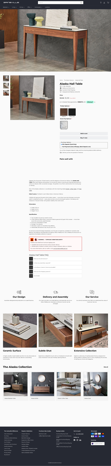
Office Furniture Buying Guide (63, 446)
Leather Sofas (25, 446)
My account (7, 454)
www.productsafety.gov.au (60, 248)
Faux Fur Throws (26, 442)
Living (13, 7)
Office (29, 7)
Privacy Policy (7, 452)
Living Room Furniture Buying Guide (63, 436)
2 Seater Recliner (26, 433)
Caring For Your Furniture (10, 444)
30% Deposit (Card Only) (69, 144)
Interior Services (8, 440)
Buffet (67, 189)
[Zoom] (32, 97)
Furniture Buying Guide (62, 433)
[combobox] (60, 2)
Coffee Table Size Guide (44, 436)
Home (61, 80)
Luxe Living (7, 448)
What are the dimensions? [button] (41, 258)
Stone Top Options (65, 118)
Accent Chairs (25, 436)
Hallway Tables (25, 444)
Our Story (6, 436)
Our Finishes (7, 442)
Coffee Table (73, 189)
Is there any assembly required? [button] (42, 263)
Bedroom (5, 7)
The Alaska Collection (69, 80)
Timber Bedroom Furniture (28, 450)
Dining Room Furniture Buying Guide (64, 443)
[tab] (55, 259)
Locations (47, 7)
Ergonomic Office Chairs (27, 440)
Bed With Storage (26, 438)
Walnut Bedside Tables (27, 452)
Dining (21, 7)
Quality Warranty (8, 446)
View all (106, 367)
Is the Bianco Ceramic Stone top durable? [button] (45, 267)
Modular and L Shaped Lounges (29, 448)
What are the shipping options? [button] (42, 271)
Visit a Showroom (8, 433)
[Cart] (108, 2)
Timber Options (64, 106)
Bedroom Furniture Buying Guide (63, 440)
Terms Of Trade (7, 450)
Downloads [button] (37, 275)
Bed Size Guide (42, 433)
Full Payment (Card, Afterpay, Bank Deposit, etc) (76, 146)
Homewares (38, 7)
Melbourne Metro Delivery (10, 438)
